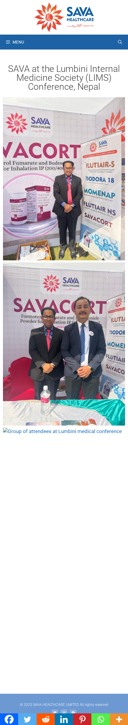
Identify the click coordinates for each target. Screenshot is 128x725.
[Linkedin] (54, 712)
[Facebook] (73, 712)
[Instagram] (64, 712)
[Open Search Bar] (120, 42)
